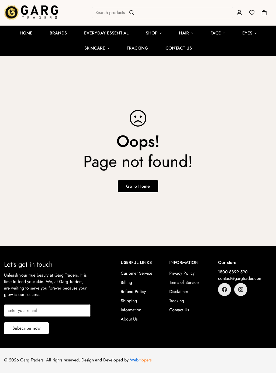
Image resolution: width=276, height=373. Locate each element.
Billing (126, 282)
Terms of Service (184, 282)
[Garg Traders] (31, 12)
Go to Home (138, 186)
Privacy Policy (182, 273)
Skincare (94, 48)
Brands (58, 33)
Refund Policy (133, 291)
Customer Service (136, 273)
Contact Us (178, 48)
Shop (151, 33)
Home (26, 33)
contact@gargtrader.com (240, 278)
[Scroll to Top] (265, 343)
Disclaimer (178, 291)
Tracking (137, 48)
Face (216, 33)
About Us (129, 319)
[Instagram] (240, 289)
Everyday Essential (106, 33)
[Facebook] (224, 289)
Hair (184, 33)
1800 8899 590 (233, 272)
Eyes (247, 33)
